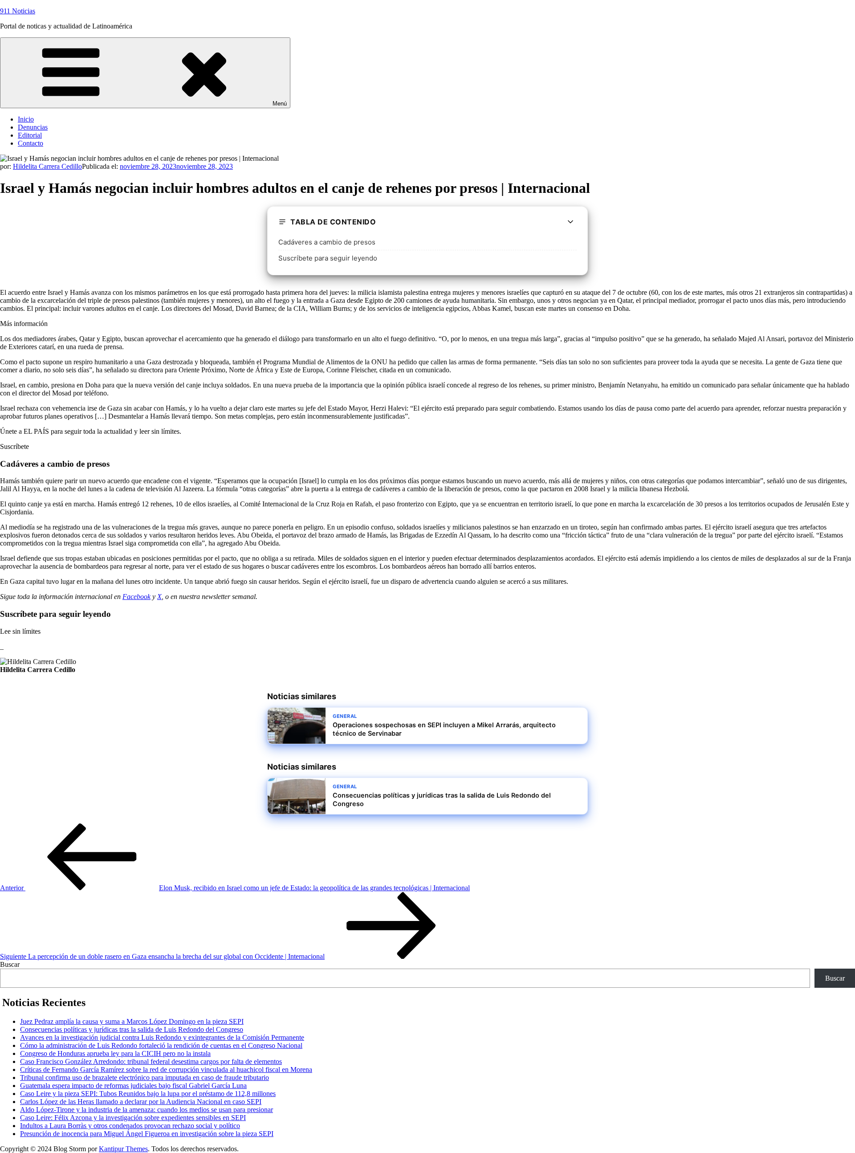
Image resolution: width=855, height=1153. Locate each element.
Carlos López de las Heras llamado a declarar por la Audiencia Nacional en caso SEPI (140, 1101)
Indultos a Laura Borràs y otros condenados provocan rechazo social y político (130, 1125)
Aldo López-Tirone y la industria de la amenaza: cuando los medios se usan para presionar (146, 1109)
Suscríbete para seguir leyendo (327, 258)
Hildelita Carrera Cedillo (47, 166)
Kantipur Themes (123, 1149)
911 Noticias (17, 11)
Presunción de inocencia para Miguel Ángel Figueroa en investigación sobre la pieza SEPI (146, 1133)
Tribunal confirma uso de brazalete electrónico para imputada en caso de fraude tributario (144, 1077)
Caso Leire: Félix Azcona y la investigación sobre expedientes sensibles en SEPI (133, 1117)
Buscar (10, 964)
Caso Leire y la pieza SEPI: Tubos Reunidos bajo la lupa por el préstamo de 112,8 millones (148, 1093)
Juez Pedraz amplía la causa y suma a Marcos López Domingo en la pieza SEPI (132, 1021)
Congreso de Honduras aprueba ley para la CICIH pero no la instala (115, 1053)
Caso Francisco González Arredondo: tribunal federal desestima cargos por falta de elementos (151, 1061)
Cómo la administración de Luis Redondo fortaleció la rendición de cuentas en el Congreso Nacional (161, 1045)
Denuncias (33, 127)
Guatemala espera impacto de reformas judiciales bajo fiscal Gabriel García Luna (133, 1085)
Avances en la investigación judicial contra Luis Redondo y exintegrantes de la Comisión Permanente (162, 1037)
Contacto (30, 143)
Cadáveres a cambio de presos (326, 242)
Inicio (26, 119)
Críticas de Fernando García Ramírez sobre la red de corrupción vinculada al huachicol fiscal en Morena (166, 1069)
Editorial (30, 135)
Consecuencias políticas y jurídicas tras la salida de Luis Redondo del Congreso (131, 1029)
